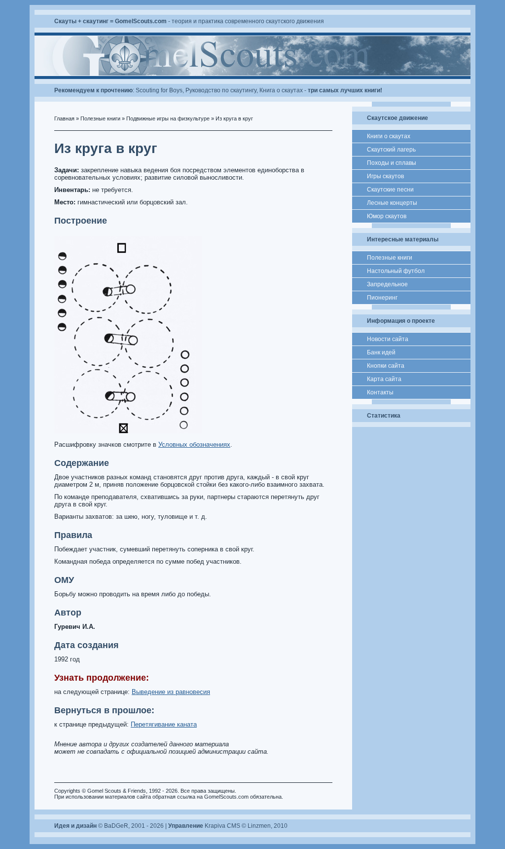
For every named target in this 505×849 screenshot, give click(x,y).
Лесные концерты (392, 202)
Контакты (380, 392)
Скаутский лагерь (391, 149)
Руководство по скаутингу (220, 90)
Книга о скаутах (281, 90)
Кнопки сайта (385, 365)
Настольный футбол (396, 271)
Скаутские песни (390, 189)
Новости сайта (387, 339)
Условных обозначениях (194, 444)
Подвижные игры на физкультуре (168, 118)
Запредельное (387, 284)
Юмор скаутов (386, 216)
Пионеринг (382, 297)
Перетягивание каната (164, 724)
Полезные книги (100, 118)
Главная (64, 118)
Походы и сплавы (391, 162)
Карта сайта (384, 379)
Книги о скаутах (388, 136)
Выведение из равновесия (171, 691)
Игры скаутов (385, 176)
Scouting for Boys (159, 90)
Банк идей (381, 352)
